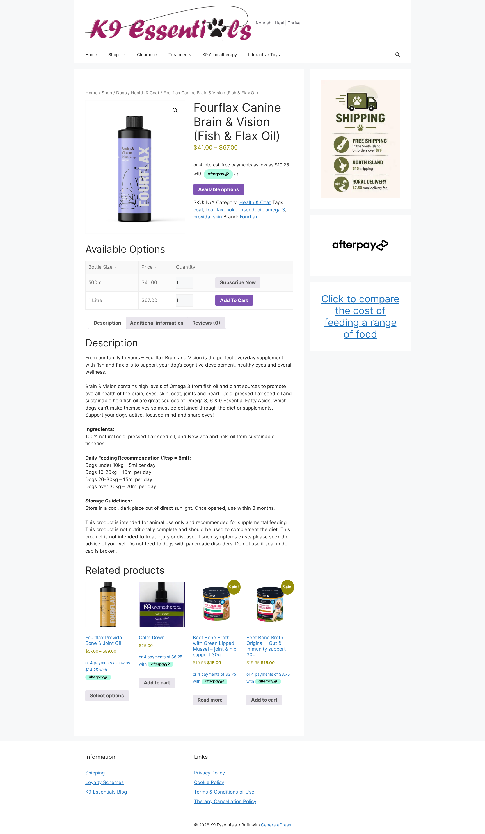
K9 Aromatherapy (219, 54)
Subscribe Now (238, 282)
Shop (113, 54)
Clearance (147, 54)
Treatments (179, 54)
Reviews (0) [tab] (206, 323)
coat (198, 210)
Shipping (95, 773)
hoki (230, 210)
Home (91, 54)
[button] (397, 54)
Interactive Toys (264, 54)
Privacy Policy (209, 773)
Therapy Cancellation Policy (225, 801)
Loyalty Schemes (104, 782)
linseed (246, 210)
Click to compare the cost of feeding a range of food (360, 316)
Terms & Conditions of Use (224, 792)
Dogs (121, 92)
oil (259, 210)
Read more (210, 700)
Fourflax (249, 217)
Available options (218, 189)
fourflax (214, 210)
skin (217, 217)
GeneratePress (276, 825)
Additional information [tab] (157, 323)
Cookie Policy (209, 782)
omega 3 (275, 210)
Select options (107, 695)
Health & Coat (145, 92)
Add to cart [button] (157, 683)
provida (201, 217)
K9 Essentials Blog (106, 792)
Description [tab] (107, 323)
